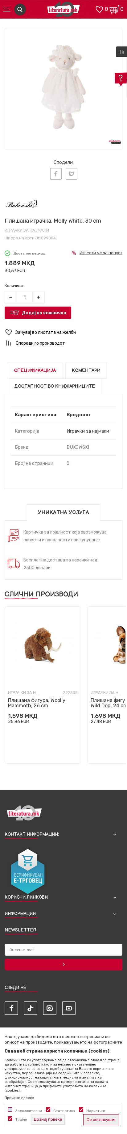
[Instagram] (49, 1008)
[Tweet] (71, 173)
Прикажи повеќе (19, 1098)
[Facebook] (56, 173)
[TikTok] (30, 1008)
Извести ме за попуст (101, 253)
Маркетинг (95, 1111)
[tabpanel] (63, 87)
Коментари (86, 370)
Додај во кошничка (44, 313)
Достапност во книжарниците (54, 386)
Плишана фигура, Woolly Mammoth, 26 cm (36, 703)
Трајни (21, 1119)
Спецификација (35, 370)
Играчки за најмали (27, 230)
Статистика (64, 1111)
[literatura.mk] (63, 11)
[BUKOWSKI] (22, 204)
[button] (63, 332)
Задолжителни (28, 1111)
